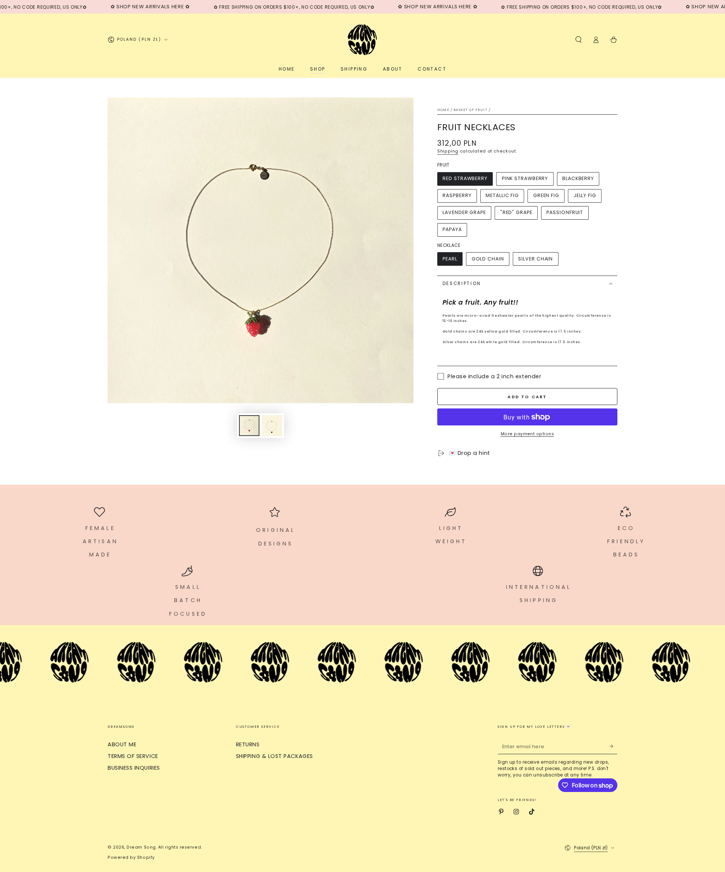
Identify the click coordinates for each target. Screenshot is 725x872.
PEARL (450, 259)
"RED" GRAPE (516, 212)
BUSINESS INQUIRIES (134, 768)
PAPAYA (452, 229)
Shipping (447, 151)
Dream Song (141, 847)
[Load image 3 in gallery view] (272, 425)
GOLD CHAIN (488, 259)
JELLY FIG (585, 195)
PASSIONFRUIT (564, 212)
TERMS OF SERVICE (133, 756)
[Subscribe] (613, 746)
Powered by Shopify (131, 857)
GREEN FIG (546, 195)
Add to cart (527, 397)
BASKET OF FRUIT (470, 110)
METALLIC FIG (502, 195)
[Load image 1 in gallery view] (249, 425)
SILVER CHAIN (535, 259)
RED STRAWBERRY (465, 178)
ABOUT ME (122, 744)
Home (443, 110)
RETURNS (248, 744)
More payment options (527, 434)
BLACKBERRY (578, 178)
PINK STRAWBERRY (525, 178)
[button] (578, 39)
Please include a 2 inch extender (494, 376)
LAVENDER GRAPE (464, 212)
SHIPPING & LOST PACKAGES (274, 756)
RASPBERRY (457, 195)
